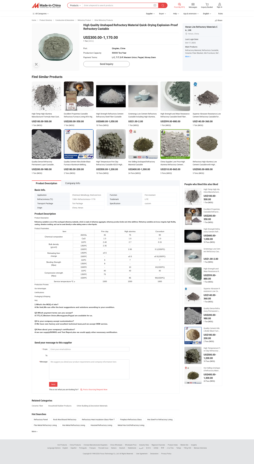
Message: (43, 361)
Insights (194, 445)
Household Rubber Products (59, 405)
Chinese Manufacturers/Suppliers (95, 445)
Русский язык (103, 448)
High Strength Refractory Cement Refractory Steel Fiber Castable (212, 230)
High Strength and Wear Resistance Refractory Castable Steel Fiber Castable (212, 270)
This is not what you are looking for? (64, 389)
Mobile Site (184, 445)
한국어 (148, 448)
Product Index (173, 445)
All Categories (41, 13)
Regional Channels (158, 445)
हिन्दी (162, 448)
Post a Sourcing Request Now (93, 389)
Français (92, 448)
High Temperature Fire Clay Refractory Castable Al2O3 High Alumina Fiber (212, 349)
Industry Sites (144, 445)
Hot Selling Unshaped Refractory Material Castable (212, 369)
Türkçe (178, 448)
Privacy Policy (166, 453)
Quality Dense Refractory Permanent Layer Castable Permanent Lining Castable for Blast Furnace (212, 309)
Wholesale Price (130, 445)
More (187, 56)
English (65, 448)
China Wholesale (116, 445)
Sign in (219, 7)
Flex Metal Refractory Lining (45, 425)
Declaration (154, 453)
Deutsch (122, 448)
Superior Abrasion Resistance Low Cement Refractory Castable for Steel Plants (212, 290)
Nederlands (132, 448)
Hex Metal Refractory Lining (73, 425)
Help (175, 13)
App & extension (190, 13)
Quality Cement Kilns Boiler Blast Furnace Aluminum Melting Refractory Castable (212, 329)
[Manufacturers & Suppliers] (46, 5)
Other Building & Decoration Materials (92, 405)
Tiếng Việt (187, 448)
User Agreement (142, 453)
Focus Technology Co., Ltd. (109, 453)
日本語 (156, 448)
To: (46, 355)
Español (73, 448)
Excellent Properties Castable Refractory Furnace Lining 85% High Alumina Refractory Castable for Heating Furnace (212, 210)
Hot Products (62, 445)
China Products (75, 445)
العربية (141, 448)
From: (45, 349)
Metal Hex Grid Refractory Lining (131, 425)
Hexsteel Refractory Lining (101, 425)
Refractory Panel (41, 419)
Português (83, 448)
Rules (220, 13)
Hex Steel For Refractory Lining (160, 419)
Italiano (114, 448)
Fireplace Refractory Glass (131, 419)
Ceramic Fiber (37, 405)
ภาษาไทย (170, 448)
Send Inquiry (106, 64)
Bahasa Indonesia (200, 448)
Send (53, 384)
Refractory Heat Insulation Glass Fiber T (98, 419)
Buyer (161, 13)
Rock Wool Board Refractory (64, 419)
